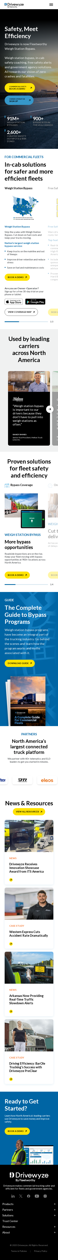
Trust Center (10, 1221)
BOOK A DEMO (17, 88)
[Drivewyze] (14, 5)
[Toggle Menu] (51, 4)
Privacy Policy (40, 1251)
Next (50, 409)
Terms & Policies (19, 1251)
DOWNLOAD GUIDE (18, 663)
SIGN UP (17, 100)
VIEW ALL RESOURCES (27, 811)
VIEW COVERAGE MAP (20, 312)
